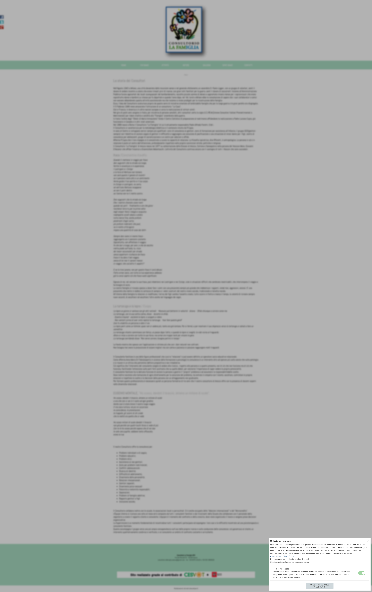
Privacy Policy (288, 556)
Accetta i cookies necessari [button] (319, 586)
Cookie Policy (275, 556)
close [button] (368, 540)
